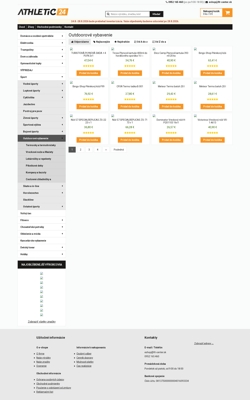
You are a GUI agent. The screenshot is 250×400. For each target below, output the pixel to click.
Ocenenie (41, 366)
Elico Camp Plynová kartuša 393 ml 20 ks (171, 54)
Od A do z (142, 41)
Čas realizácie (84, 366)
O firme (40, 353)
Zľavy (31, 27)
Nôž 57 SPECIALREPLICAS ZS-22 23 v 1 (88, 121)
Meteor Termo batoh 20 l (171, 86)
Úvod (22, 27)
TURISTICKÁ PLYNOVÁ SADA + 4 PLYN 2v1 (88, 54)
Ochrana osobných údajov (50, 379)
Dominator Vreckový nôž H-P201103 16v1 (171, 121)
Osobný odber (84, 353)
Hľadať (156, 14)
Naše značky (43, 361)
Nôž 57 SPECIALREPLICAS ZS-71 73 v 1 (129, 121)
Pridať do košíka (88, 73)
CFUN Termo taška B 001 (130, 86)
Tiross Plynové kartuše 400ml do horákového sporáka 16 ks (129, 54)
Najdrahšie (123, 41)
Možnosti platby (85, 361)
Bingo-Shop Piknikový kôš (212, 53)
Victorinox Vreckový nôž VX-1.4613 (213, 121)
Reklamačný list (44, 391)
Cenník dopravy (85, 357)
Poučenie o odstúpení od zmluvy (53, 387)
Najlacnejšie (103, 41)
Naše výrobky (43, 357)
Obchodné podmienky (49, 27)
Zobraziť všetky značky (42, 321)
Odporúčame (81, 41)
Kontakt (68, 27)
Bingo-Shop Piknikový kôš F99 (88, 86)
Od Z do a (160, 41)
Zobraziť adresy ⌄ (204, 343)
